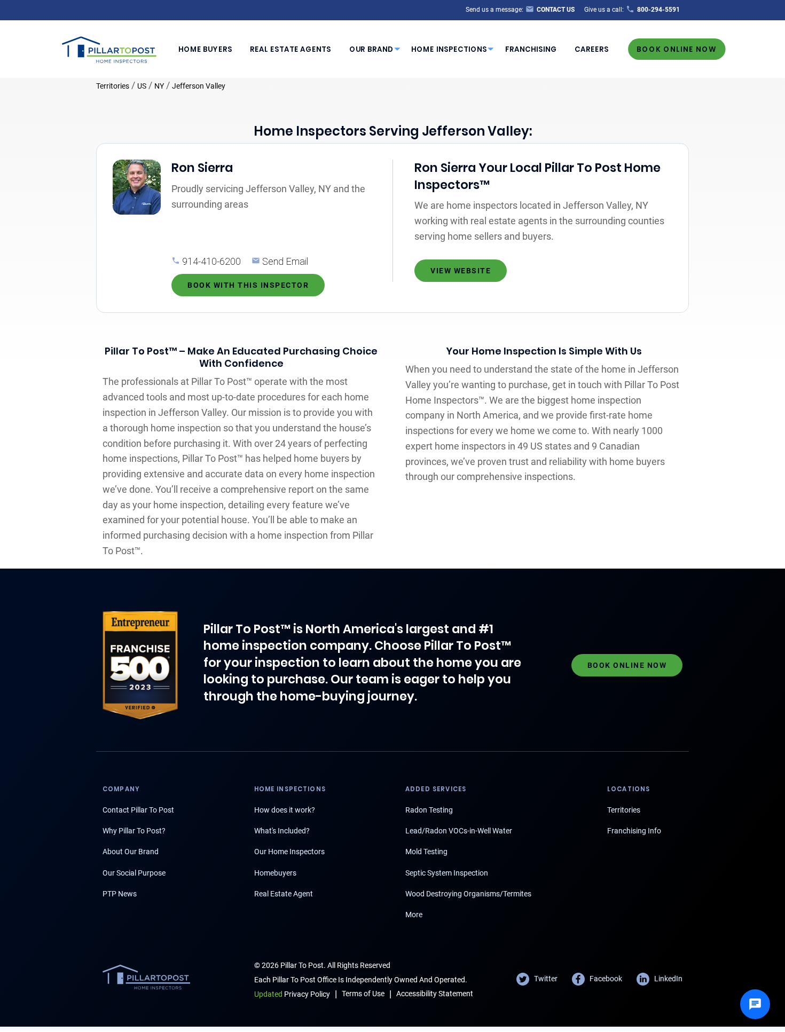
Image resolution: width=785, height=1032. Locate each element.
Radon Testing (429, 810)
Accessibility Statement (434, 993)
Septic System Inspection (446, 873)
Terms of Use (363, 993)
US (141, 86)
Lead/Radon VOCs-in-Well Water (458, 830)
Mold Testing (426, 851)
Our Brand (371, 49)
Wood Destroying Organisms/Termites (468, 893)
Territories (112, 86)
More (413, 914)
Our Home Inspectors (289, 851)
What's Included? (282, 830)
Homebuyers (275, 873)
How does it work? (284, 810)
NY (159, 86)
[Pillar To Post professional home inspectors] (109, 48)
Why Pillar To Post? (134, 830)
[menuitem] (205, 49)
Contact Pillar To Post (138, 810)
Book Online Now (677, 48)
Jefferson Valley (198, 86)
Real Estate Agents (290, 49)
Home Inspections (449, 49)
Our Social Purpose (134, 873)
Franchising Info (634, 830)
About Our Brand (131, 851)
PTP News (120, 893)
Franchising (531, 49)
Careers (592, 49)
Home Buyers (205, 49)
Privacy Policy (292, 994)
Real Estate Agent (283, 893)
